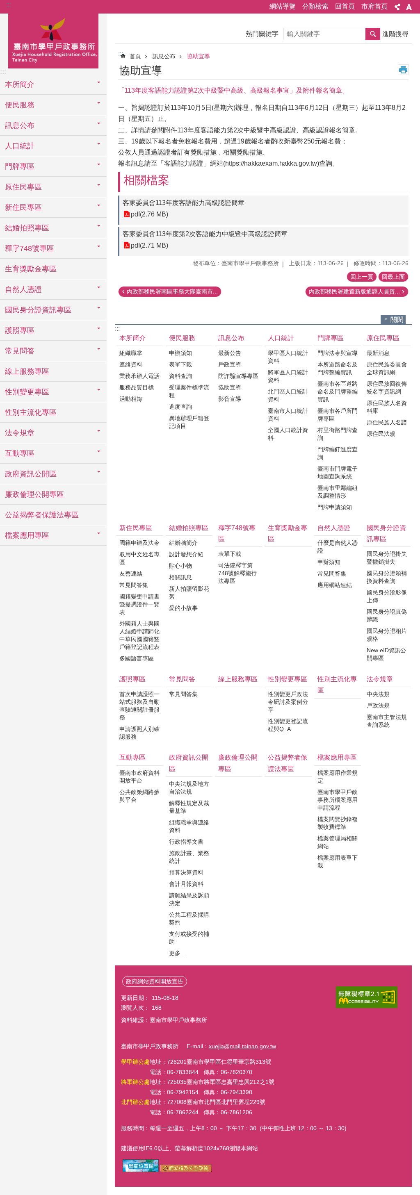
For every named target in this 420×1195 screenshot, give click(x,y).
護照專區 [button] (19, 330)
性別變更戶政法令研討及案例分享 (288, 702)
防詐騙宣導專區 (238, 376)
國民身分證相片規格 (387, 635)
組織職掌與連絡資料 (189, 826)
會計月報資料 (186, 884)
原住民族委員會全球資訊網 (387, 368)
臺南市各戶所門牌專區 (337, 414)
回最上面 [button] (393, 276)
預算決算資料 (186, 872)
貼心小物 (180, 565)
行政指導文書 (186, 841)
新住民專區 (135, 527)
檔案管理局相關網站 (337, 842)
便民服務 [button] (19, 105)
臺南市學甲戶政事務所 (53, 39)
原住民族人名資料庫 (387, 407)
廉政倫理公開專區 (34, 494)
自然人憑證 (333, 527)
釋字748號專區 (237, 533)
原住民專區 (383, 338)
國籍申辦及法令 (139, 542)
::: (8, 4)
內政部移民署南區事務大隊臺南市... (172, 291)
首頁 (135, 56)
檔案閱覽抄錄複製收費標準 (337, 823)
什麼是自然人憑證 (337, 546)
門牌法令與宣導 (337, 353)
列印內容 (403, 69)
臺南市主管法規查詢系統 (387, 721)
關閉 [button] (397, 319)
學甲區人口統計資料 (288, 357)
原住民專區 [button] (23, 187)
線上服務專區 (27, 371)
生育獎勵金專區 (31, 269)
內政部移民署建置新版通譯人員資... (354, 291)
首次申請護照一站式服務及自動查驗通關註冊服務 (139, 706)
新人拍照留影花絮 (189, 592)
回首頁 (345, 6)
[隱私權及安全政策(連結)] (186, 1170)
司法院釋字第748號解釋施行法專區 (237, 573)
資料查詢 (180, 376)
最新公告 (229, 353)
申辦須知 (180, 353)
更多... (177, 953)
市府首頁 (374, 6)
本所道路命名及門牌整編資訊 (337, 368)
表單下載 (180, 364)
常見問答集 (133, 585)
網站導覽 (282, 6)
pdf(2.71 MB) (149, 245)
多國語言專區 (136, 658)
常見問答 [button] (19, 351)
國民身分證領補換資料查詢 (387, 577)
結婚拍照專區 (188, 527)
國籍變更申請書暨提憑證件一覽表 (139, 604)
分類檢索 (315, 6)
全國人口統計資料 (288, 434)
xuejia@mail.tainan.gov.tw (242, 1046)
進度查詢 (180, 406)
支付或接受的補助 (189, 938)
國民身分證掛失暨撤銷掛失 (387, 558)
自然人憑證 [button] (23, 289)
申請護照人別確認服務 (139, 733)
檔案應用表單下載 (337, 861)
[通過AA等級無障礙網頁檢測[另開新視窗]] (366, 997)
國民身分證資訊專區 (386, 533)
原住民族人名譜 (387, 422)
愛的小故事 (183, 608)
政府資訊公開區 (188, 763)
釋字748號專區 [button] (29, 248)
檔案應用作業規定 (337, 776)
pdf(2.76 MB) (149, 214)
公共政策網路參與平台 (139, 796)
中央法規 (378, 694)
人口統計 (281, 338)
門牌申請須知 (334, 507)
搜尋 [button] (372, 34)
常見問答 (182, 679)
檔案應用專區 (337, 757)
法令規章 (380, 679)
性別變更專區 (287, 679)
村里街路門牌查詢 (337, 434)
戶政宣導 (229, 364)
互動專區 (132, 757)
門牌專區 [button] (19, 166)
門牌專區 (330, 338)
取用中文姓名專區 (139, 558)
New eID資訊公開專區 (386, 654)
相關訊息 (180, 577)
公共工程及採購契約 (189, 918)
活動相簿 (130, 399)
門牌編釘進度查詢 (337, 453)
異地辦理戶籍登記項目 (189, 422)
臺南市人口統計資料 (288, 414)
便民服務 (182, 338)
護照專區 (132, 679)
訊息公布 (164, 56)
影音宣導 (229, 399)
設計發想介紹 (186, 554)
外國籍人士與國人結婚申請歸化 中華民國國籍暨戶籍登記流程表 (139, 635)
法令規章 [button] (19, 433)
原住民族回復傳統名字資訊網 (387, 387)
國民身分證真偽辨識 (387, 615)
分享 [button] (397, 7)
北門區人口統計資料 (288, 395)
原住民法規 (381, 433)
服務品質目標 (136, 387)
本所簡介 (132, 338)
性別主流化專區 (31, 412)
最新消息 (378, 353)
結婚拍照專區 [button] (27, 228)
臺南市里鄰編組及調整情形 (337, 492)
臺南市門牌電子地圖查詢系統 (337, 472)
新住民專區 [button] (23, 207)
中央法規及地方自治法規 (189, 788)
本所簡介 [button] (19, 84)
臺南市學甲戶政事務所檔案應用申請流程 (337, 800)
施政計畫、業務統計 (189, 857)
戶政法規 (378, 705)
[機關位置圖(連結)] (141, 1170)
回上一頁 (361, 276)
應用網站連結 (334, 585)
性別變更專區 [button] (27, 392)
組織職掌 (130, 353)
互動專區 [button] (19, 453)
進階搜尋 (395, 33)
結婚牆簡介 (183, 542)
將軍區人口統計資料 (288, 376)
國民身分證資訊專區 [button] (38, 310)
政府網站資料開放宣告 (154, 981)
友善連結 (130, 573)
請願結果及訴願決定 (189, 899)
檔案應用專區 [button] (27, 535)
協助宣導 (198, 56)
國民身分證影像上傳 (387, 596)
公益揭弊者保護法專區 (42, 515)
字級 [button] (409, 7)
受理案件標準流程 (189, 391)
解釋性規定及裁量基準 (189, 807)
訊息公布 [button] (19, 125)
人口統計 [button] (19, 146)
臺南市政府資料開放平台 (139, 776)
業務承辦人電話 (139, 376)
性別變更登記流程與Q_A (288, 725)
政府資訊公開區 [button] (31, 474)
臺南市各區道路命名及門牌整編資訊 (337, 391)
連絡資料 (130, 364)
